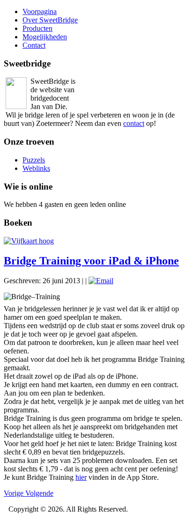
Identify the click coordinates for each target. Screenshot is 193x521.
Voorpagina (39, 11)
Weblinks (36, 168)
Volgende (39, 493)
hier (81, 477)
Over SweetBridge (50, 20)
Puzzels (33, 160)
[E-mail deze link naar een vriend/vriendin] (101, 281)
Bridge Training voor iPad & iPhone (91, 261)
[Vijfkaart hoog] (29, 241)
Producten (37, 28)
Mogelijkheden (44, 37)
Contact (33, 45)
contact (133, 123)
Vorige (14, 493)
